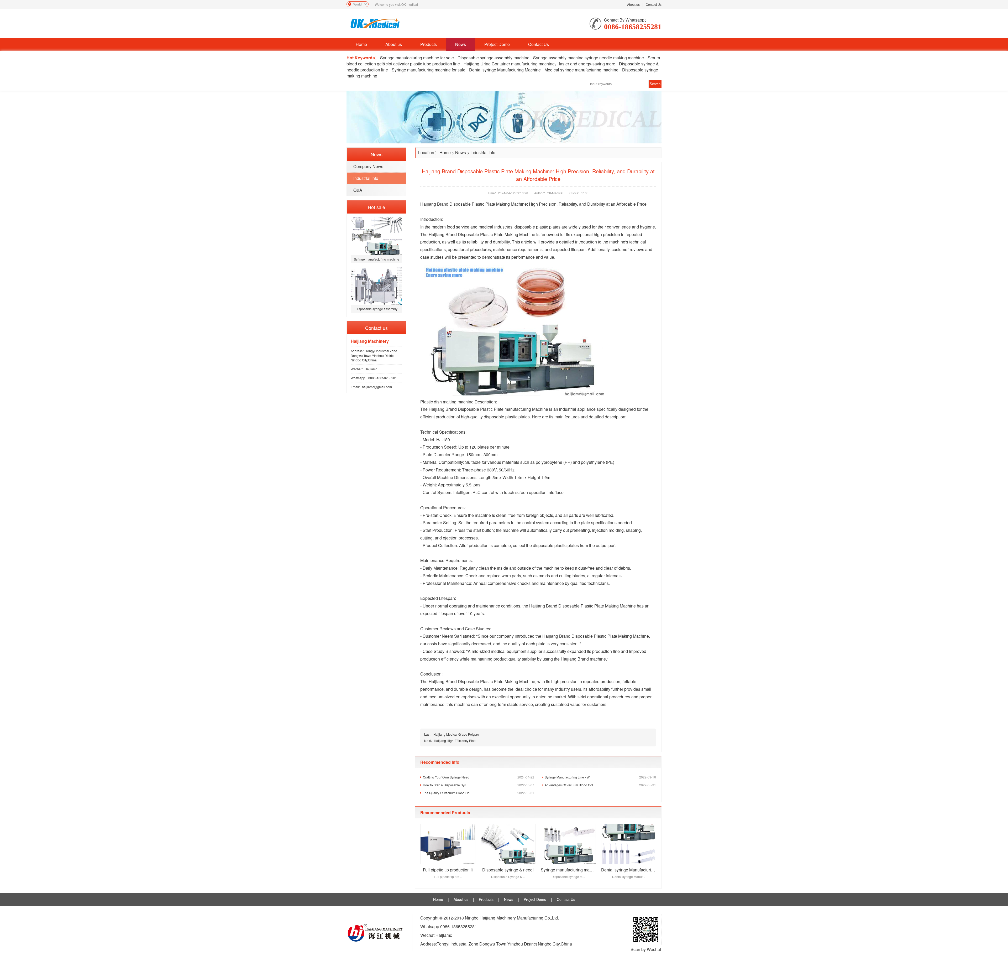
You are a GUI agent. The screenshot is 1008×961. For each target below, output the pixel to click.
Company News (368, 166)
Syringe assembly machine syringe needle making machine (588, 58)
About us (633, 4)
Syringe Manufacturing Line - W (600, 777)
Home (361, 44)
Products (428, 44)
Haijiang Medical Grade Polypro (456, 734)
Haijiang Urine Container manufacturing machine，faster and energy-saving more (539, 64)
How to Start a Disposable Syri (478, 785)
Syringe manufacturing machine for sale (417, 58)
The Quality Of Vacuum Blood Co (478, 793)
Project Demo (497, 44)
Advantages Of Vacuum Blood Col (600, 785)
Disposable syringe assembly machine (493, 58)
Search (655, 84)
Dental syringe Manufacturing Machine (505, 70)
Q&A (357, 190)
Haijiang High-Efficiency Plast (455, 740)
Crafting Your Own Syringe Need (478, 777)
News (460, 44)
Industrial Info (365, 178)
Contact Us (654, 4)
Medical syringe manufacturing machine (581, 70)
